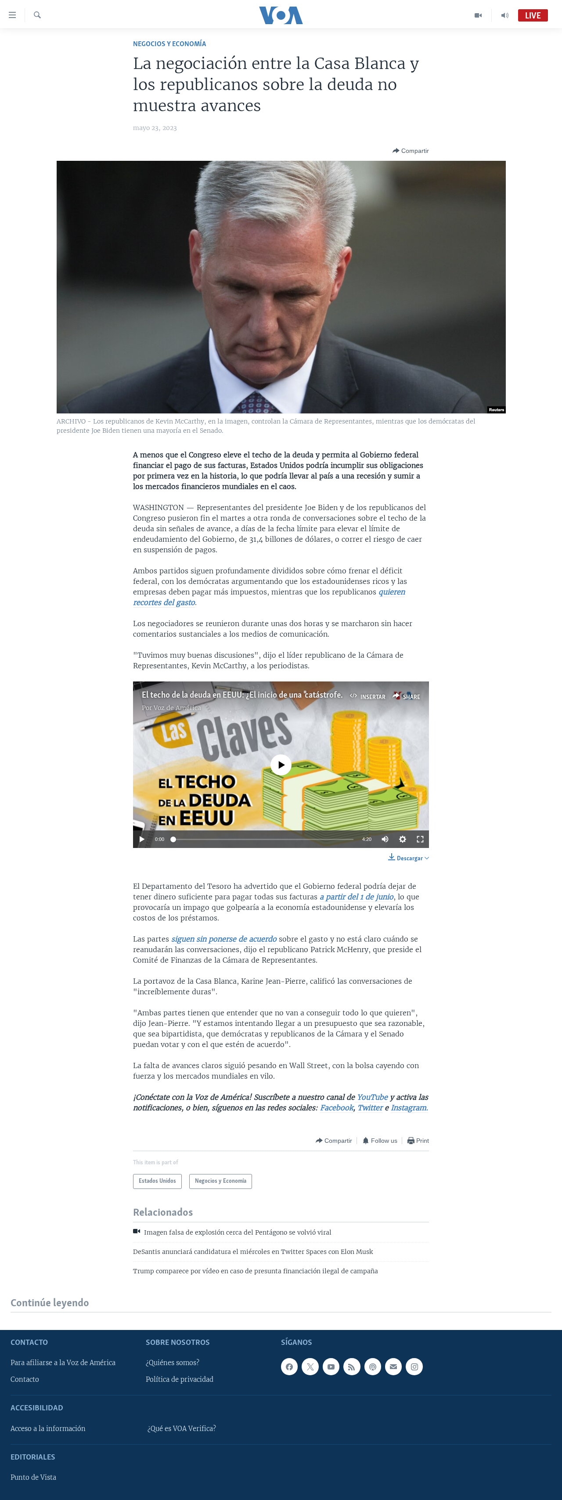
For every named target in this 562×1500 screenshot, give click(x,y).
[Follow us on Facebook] (289, 1366)
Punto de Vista (33, 1478)
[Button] (411, 150)
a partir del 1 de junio (356, 896)
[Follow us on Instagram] (414, 1366)
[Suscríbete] (393, 1366)
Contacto (25, 1380)
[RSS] (351, 1366)
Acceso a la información (48, 1429)
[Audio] (505, 15)
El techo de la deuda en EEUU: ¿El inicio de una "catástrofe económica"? (263, 695)
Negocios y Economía (169, 44)
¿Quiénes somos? (172, 1363)
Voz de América (177, 708)
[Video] (478, 15)
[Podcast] (372, 1366)
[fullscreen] (420, 839)
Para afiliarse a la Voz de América (63, 1363)
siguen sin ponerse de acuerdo (224, 939)
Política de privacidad (179, 1380)
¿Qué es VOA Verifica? (182, 1429)
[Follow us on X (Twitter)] (310, 1366)
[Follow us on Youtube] (331, 1366)
